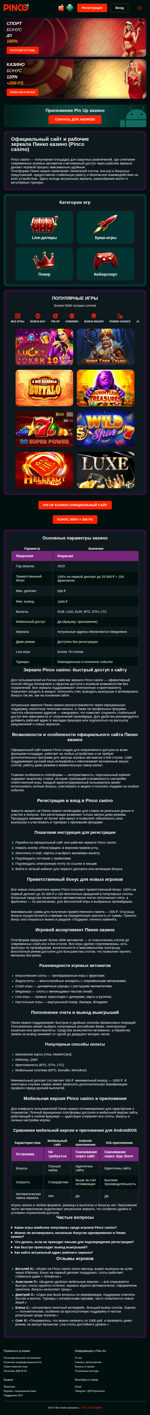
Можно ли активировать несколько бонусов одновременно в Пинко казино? (68, 1235)
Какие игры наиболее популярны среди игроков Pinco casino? (65, 1227)
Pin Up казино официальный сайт (75, 505)
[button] (143, 1399)
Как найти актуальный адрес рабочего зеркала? (53, 1252)
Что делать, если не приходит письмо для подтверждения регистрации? (74, 1242)
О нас (78, 1357)
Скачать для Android (75, 119)
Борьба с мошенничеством (20, 1390)
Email (78, 1386)
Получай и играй (22, 92)
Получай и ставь (22, 50)
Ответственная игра (16, 1366)
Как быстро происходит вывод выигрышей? (51, 1247)
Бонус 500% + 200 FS (75, 519)
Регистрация (92, 8)
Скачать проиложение (88, 1362)
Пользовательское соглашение (22, 1357)
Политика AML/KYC (15, 1370)
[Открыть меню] (140, 8)
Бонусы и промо (85, 1366)
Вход (119, 8)
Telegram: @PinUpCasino (90, 1390)
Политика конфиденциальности (23, 1362)
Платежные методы (87, 1370)
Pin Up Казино (91, 1407)
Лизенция (9, 1386)
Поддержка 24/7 (13, 1395)
